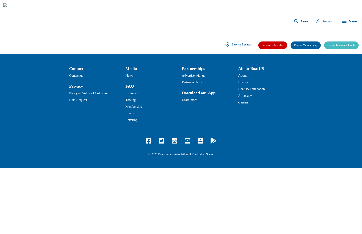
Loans (129, 113)
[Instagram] (174, 141)
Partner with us (192, 82)
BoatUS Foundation (251, 89)
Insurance (131, 93)
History (243, 82)
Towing (130, 100)
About (242, 75)
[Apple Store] (200, 141)
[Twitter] (161, 141)
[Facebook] (148, 141)
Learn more (189, 100)
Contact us (76, 75)
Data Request (78, 100)
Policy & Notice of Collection (89, 93)
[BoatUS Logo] (42, 21)
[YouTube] (187, 141)
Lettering (131, 120)
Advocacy (245, 95)
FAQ (129, 86)
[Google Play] (213, 141)
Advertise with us (193, 75)
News (129, 75)
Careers (243, 102)
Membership (133, 106)
